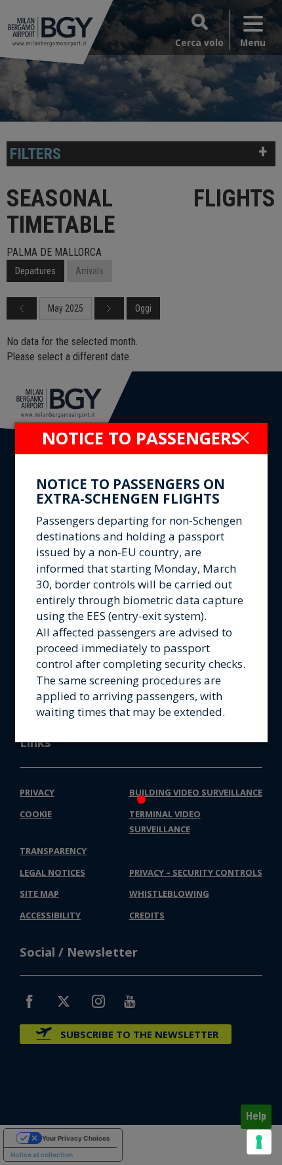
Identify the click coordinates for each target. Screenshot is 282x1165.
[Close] (243, 437)
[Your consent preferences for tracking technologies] (259, 1141)
